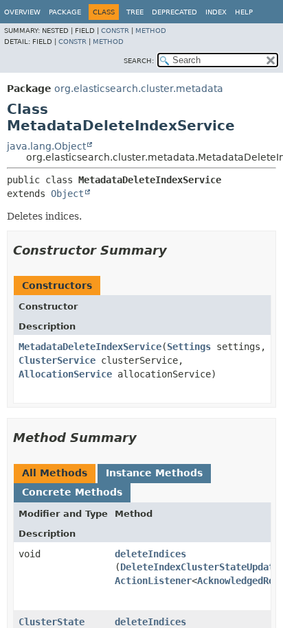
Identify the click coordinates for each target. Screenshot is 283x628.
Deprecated (174, 12)
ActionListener (153, 580)
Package (65, 12)
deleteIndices (150, 553)
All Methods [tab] (54, 472)
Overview (22, 12)
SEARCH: (139, 61)
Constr (115, 30)
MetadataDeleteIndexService (90, 346)
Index (216, 12)
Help (244, 12)
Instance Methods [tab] (154, 472)
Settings (189, 346)
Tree (135, 12)
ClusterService (57, 360)
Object (67, 193)
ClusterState (51, 621)
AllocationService (65, 374)
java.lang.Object (46, 146)
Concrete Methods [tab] (72, 492)
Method (150, 30)
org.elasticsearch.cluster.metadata (138, 88)
